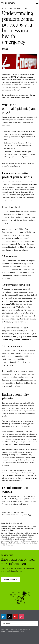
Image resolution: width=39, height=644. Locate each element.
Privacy (22, 631)
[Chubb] (8, 3)
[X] (9, 616)
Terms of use (14, 629)
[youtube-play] (15, 616)
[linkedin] (3, 616)
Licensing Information (24, 629)
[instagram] (21, 616)
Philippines (6, 624)
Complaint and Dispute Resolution (10, 631)
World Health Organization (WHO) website (20, 499)
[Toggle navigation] (37, 3)
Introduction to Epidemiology (20, 515)
